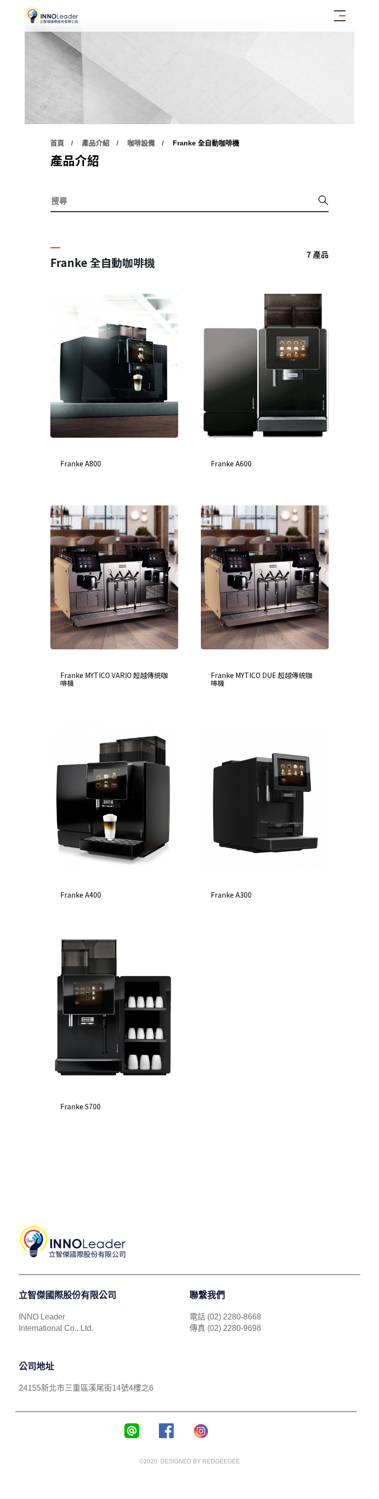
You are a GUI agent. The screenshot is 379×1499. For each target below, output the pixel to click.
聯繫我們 (207, 1295)
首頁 (57, 143)
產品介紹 (96, 143)
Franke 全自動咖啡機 (206, 143)
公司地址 (36, 1366)
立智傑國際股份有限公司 (67, 1295)
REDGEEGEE (221, 1461)
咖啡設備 (141, 143)
